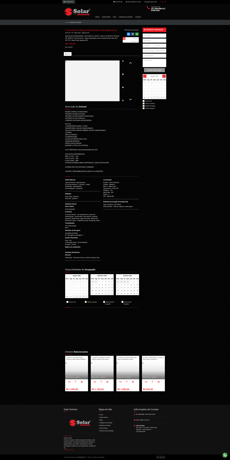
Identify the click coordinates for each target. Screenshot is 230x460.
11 (74, 288)
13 (80, 288)
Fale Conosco (104, 428)
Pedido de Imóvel (105, 425)
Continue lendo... (69, 450)
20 (80, 290)
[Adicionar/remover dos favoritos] (87, 358)
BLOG (114, 17)
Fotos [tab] (68, 54)
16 (67, 290)
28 (74, 282)
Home (67, 22)
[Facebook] (160, 1)
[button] (130, 62)
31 (83, 282)
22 (86, 290)
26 (67, 282)
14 (83, 288)
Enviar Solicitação (154, 70)
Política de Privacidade (106, 431)
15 (86, 288)
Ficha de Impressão (134, 40)
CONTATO (138, 17)
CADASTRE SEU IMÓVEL (126, 17)
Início (101, 414)
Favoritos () (118, 2)
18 (74, 290)
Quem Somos (104, 417)
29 (77, 282)
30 (80, 282)
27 (71, 282)
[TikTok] (165, 1)
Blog (101, 420)
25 (74, 293)
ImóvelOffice (81, 457)
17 (71, 290)
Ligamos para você (151, 2)
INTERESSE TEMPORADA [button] (154, 30)
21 (83, 290)
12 (77, 288)
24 (71, 293)
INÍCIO (97, 17)
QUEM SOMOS (106, 17)
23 (67, 293)
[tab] (154, 30)
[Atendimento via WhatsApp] (225, 455)
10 (71, 288)
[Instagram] (163, 1)
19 (77, 290)
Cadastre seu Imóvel (106, 423)
